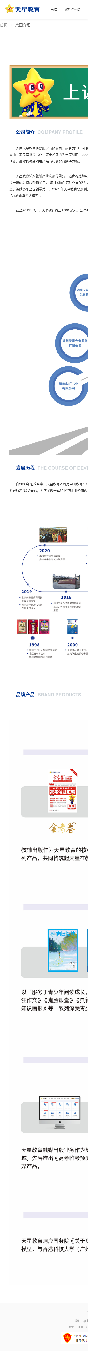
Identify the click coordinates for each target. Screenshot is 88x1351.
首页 (4, 25)
